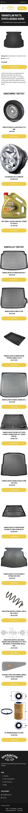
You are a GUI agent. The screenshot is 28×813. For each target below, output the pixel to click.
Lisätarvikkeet (12, 56)
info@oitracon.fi (23, 2)
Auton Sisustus (8, 782)
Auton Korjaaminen (9, 779)
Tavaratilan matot (21, 56)
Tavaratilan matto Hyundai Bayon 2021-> (14, 273)
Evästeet (20, 808)
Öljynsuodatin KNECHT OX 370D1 (14, 733)
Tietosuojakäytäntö (10, 810)
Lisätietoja (14, 67)
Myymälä (22, 8)
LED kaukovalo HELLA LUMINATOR (14, 177)
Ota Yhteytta (13, 808)
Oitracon (6, 776)
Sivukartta (20, 810)
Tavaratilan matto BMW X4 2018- (14, 311)
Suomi (4, 2)
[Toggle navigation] (3, 8)
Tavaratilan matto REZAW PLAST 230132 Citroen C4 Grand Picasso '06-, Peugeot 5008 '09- (14, 434)
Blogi (5, 785)
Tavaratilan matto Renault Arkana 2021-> (14, 400)
